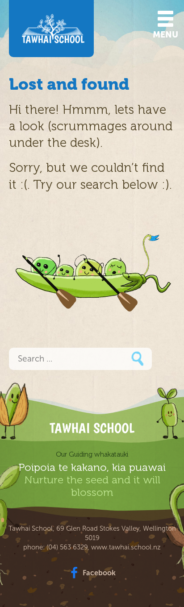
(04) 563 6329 (67, 547)
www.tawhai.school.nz (126, 547)
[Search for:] (80, 359)
